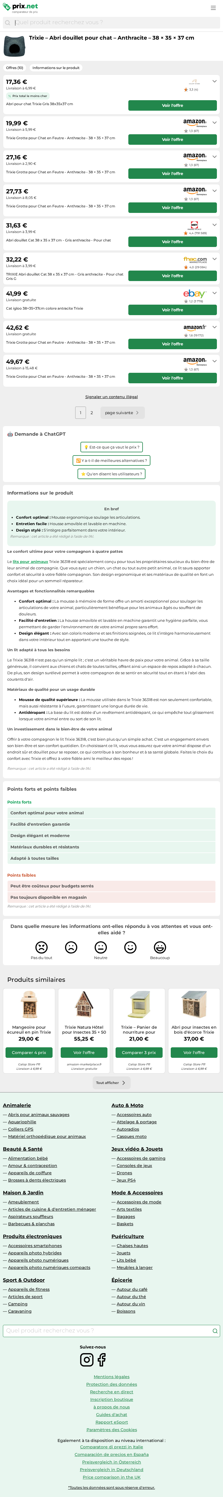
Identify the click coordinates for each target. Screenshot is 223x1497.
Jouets (123, 1253)
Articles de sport (25, 1296)
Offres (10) (14, 68)
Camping (18, 1304)
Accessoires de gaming (141, 1158)
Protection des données (111, 1384)
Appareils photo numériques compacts (49, 1267)
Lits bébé (126, 1260)
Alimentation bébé (28, 1158)
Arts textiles (129, 1209)
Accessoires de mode (139, 1202)
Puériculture (128, 1236)
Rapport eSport (112, 1422)
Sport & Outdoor (24, 1280)
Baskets (125, 1223)
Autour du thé (131, 1296)
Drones (124, 1172)
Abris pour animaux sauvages (38, 1114)
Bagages (126, 1216)
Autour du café (132, 1289)
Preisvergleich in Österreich (111, 1462)
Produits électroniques (32, 1236)
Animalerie (17, 1105)
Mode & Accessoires (137, 1193)
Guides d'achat (111, 1414)
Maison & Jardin (23, 1193)
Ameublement (23, 1202)
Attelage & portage (137, 1121)
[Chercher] (7, 23)
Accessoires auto (134, 1114)
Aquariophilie (22, 1121)
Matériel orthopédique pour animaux (47, 1136)
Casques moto (132, 1136)
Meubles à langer (135, 1267)
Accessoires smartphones (35, 1245)
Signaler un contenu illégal (111, 396)
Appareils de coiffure (30, 1172)
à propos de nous (111, 1407)
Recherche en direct (111, 1391)
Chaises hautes (132, 1245)
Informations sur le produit (56, 68)
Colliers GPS (20, 1129)
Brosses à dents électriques (37, 1180)
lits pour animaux (30, 561)
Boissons (126, 1311)
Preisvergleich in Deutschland (111, 1469)
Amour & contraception (32, 1165)
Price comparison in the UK (112, 1477)
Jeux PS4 (126, 1180)
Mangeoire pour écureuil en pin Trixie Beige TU (29, 1030)
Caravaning (20, 1311)
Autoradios (128, 1129)
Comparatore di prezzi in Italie (111, 1447)
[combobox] (116, 23)
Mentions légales (112, 1376)
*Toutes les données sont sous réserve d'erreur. (111, 1487)
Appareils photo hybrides (35, 1253)
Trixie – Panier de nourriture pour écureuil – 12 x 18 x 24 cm (139, 1030)
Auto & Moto (127, 1105)
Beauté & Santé (23, 1149)
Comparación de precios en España (112, 1454)
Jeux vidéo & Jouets (137, 1149)
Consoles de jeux (134, 1165)
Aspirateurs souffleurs (30, 1216)
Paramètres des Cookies (112, 1429)
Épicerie (122, 1280)
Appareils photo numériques (38, 1260)
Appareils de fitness (29, 1289)
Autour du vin (131, 1304)
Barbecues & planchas (31, 1223)
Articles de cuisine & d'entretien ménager (52, 1209)
